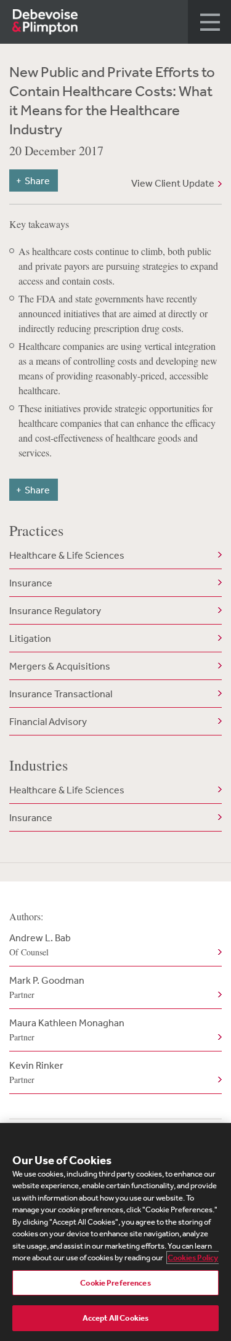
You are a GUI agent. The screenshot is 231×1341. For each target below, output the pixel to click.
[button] (209, 22)
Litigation (30, 638)
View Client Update (172, 183)
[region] (115, 1232)
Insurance (30, 583)
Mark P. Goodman (46, 987)
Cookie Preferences (115, 1283)
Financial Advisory (48, 721)
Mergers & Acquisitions (59, 666)
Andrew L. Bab (40, 944)
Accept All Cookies (115, 1318)
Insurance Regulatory (55, 610)
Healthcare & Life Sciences (66, 555)
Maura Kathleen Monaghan (66, 1029)
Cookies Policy (193, 1257)
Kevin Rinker (36, 1072)
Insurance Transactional (60, 693)
